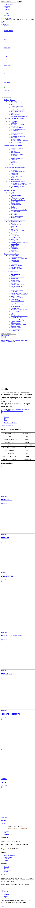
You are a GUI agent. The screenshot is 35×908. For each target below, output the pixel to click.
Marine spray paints (16, 179)
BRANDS (7, 7)
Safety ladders (14, 251)
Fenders (13, 207)
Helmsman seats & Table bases (19, 184)
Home (2, 340)
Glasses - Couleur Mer (17, 158)
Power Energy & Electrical (11, 271)
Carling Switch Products (17, 301)
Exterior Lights (15, 280)
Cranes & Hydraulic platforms (19, 116)
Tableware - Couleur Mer (17, 148)
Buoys (12, 104)
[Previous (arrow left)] (1, 890)
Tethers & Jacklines (16, 224)
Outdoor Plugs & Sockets (18, 298)
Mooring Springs (15, 201)
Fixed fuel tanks (15, 308)
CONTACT (7, 13)
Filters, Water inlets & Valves (18, 324)
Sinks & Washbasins (16, 268)
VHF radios (14, 123)
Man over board (15, 244)
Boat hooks (14, 213)
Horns (12, 287)
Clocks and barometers (17, 127)
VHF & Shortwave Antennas (15, 411)
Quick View (4, 496)
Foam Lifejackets (15, 237)
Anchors (13, 113)
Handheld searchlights (17, 290)
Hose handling (15, 261)
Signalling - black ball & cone (19, 230)
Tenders (13, 192)
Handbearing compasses (17, 124)
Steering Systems (15, 326)
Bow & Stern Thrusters (17, 111)
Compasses (14, 121)
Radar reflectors (15, 245)
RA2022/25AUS (6, 674)
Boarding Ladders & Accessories (20, 103)
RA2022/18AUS (6, 500)
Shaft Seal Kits (15, 330)
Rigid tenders (14, 197)
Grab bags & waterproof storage (19, 242)
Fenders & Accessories (17, 106)
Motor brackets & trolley (17, 320)
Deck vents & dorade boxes (18, 171)
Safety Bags (14, 226)
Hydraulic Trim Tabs (16, 317)
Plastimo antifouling (16, 176)
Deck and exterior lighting (18, 277)
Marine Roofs (14, 173)
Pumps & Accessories (17, 265)
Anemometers (14, 126)
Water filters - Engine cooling (19, 309)
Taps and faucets (15, 267)
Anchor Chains (15, 101)
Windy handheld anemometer (11, 636)
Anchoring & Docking (10, 100)
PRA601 (4, 782)
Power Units (14, 299)
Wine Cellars (14, 164)
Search (19, 1)
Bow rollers (14, 214)
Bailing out (14, 250)
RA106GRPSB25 (7, 576)
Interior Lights (15, 278)
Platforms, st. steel (16, 217)
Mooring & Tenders (9, 190)
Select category (5, 335)
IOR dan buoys (15, 229)
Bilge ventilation (15, 306)
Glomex (3, 412)
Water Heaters (14, 162)
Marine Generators (16, 296)
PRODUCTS (7, 6)
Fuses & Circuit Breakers (17, 284)
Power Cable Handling (17, 329)
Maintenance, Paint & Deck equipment (14, 167)
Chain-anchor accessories (17, 198)
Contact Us (7, 860)
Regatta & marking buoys (18, 200)
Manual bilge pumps (16, 257)
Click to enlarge (5, 384)
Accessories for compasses (18, 136)
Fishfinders (14, 134)
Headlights (14, 291)
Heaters (13, 161)
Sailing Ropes (14, 174)
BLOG (6, 12)
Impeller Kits (14, 313)
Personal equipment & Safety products (14, 220)
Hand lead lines (15, 235)
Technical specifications (10, 423)
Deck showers (15, 255)
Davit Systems (15, 311)
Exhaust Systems (15, 323)
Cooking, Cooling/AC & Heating (13, 145)
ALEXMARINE (8, 4)
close (9, 18)
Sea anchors (14, 234)
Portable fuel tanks (16, 321)
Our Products (7, 870)
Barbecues (13, 151)
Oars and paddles (15, 211)
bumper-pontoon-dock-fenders (19, 210)
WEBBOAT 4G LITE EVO (10, 714)
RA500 (3, 820)
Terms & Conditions (9, 855)
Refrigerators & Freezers (17, 154)
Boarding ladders (15, 203)
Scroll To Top (4, 891)
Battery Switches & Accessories (19, 293)
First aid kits (14, 232)
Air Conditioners (15, 152)
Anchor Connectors (16, 114)
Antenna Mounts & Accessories (19, 140)
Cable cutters (14, 248)
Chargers (13, 283)
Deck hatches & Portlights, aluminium (21, 183)
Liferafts (13, 223)
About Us (6, 867)
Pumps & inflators (16, 195)
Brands (6, 871)
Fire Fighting (14, 247)
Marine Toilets (15, 260)
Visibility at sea (15, 241)
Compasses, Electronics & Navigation (14, 118)
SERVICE (7, 10)
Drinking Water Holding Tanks (19, 258)
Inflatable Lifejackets (16, 221)
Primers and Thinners (16, 187)
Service (6, 868)
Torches (13, 275)
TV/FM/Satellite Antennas (18, 129)
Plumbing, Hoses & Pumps (11, 254)
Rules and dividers (16, 139)
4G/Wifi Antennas (16, 142)
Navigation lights (15, 274)
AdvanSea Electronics (17, 133)
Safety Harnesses (15, 239)
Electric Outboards (16, 204)
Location (6, 858)
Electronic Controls (16, 327)
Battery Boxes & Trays (17, 286)
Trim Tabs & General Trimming (19, 316)
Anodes (13, 177)
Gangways (14, 107)
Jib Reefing (14, 170)
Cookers (13, 149)
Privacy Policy (8, 857)
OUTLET (7, 9)
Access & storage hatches (18, 181)
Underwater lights (15, 281)
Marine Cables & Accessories (19, 294)
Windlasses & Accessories (18, 110)
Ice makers (14, 155)
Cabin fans (14, 159)
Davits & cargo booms (17, 216)
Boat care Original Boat (17, 186)
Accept (3, 906)
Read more (4, 503)
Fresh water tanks (15, 264)
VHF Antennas (15, 130)
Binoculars (14, 137)
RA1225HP (5, 538)
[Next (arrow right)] (3, 890)
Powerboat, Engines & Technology (13, 303)
